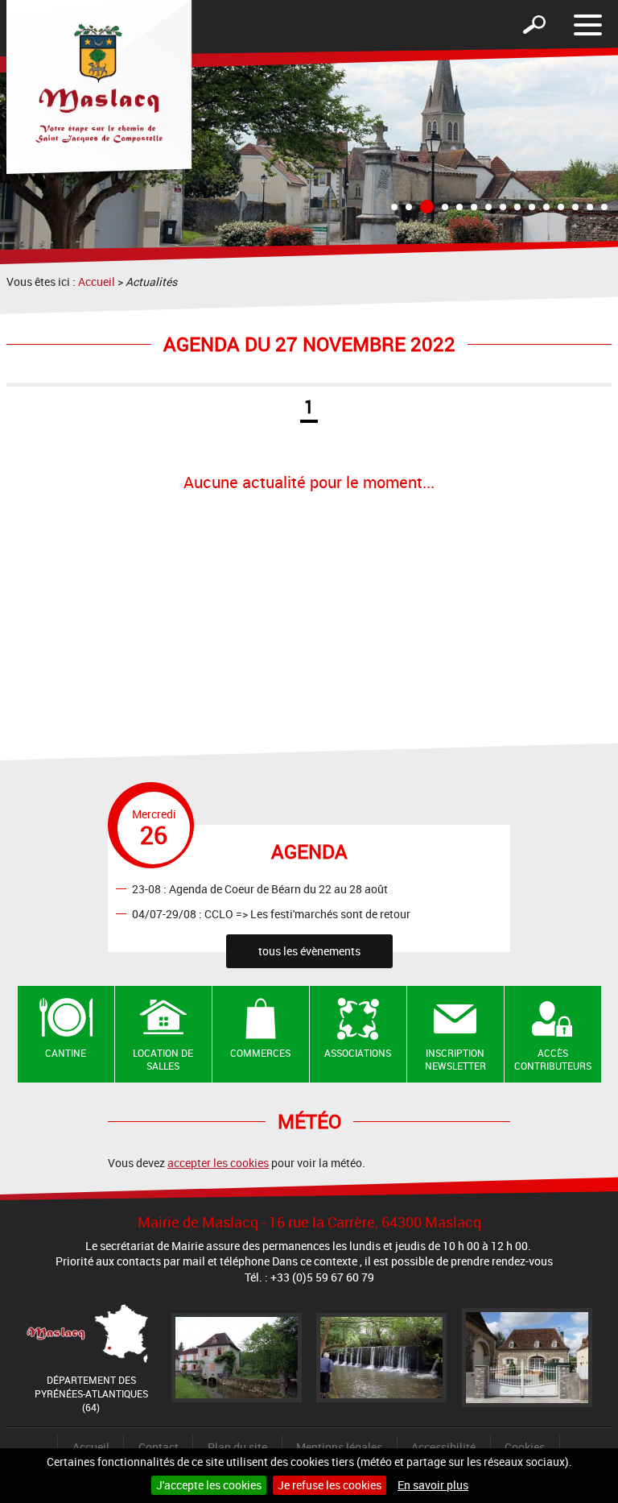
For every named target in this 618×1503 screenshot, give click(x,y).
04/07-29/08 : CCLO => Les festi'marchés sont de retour (271, 913)
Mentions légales (339, 1447)
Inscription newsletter (455, 1059)
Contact (158, 1447)
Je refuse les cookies (329, 1485)
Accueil (96, 281)
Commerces (260, 1052)
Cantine (65, 1052)
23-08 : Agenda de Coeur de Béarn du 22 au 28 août (260, 888)
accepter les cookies (218, 1162)
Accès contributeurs (552, 1059)
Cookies (525, 1447)
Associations (357, 1052)
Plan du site (237, 1447)
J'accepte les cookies (209, 1485)
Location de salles (163, 1059)
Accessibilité (443, 1447)
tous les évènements (309, 951)
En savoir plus (433, 1485)
